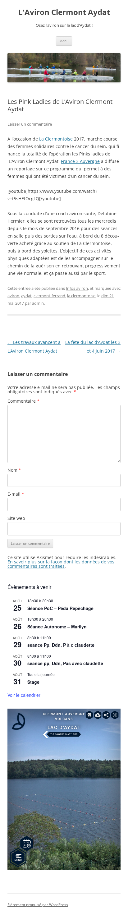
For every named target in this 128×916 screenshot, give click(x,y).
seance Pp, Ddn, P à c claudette (60, 645)
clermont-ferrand (49, 295)
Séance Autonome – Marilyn (57, 626)
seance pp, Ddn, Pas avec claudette (65, 663)
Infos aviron (77, 288)
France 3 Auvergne (80, 161)
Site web (16, 518)
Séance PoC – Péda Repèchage (60, 608)
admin (38, 303)
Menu (64, 41)
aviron (13, 295)
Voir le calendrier (23, 695)
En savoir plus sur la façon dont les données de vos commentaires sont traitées (60, 564)
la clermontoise (81, 295)
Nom (14, 470)
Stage (33, 682)
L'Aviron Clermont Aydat (64, 12)
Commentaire (23, 401)
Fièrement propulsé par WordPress (37, 904)
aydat (26, 295)
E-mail (15, 494)
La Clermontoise (56, 139)
